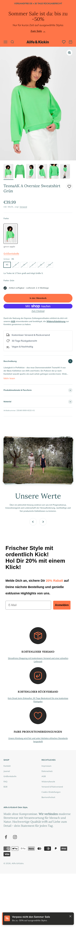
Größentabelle (11, 253)
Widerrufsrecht (48, 781)
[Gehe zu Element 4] (42, 172)
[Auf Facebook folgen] (6, 837)
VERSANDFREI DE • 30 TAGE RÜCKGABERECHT (38, 3)
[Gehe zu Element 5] (54, 172)
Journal (7, 771)
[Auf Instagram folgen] (15, 837)
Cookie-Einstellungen (51, 792)
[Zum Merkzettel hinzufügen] (69, 186)
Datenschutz (47, 771)
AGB (44, 776)
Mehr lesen (9, 378)
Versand (23, 207)
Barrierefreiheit (48, 797)
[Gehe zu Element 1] (8, 172)
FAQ (5, 781)
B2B (5, 786)
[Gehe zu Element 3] (31, 172)
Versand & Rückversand (52, 786)
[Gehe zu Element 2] (20, 172)
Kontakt (7, 766)
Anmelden (62, 605)
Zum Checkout (38, 311)
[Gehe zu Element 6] (65, 172)
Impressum (46, 766)
